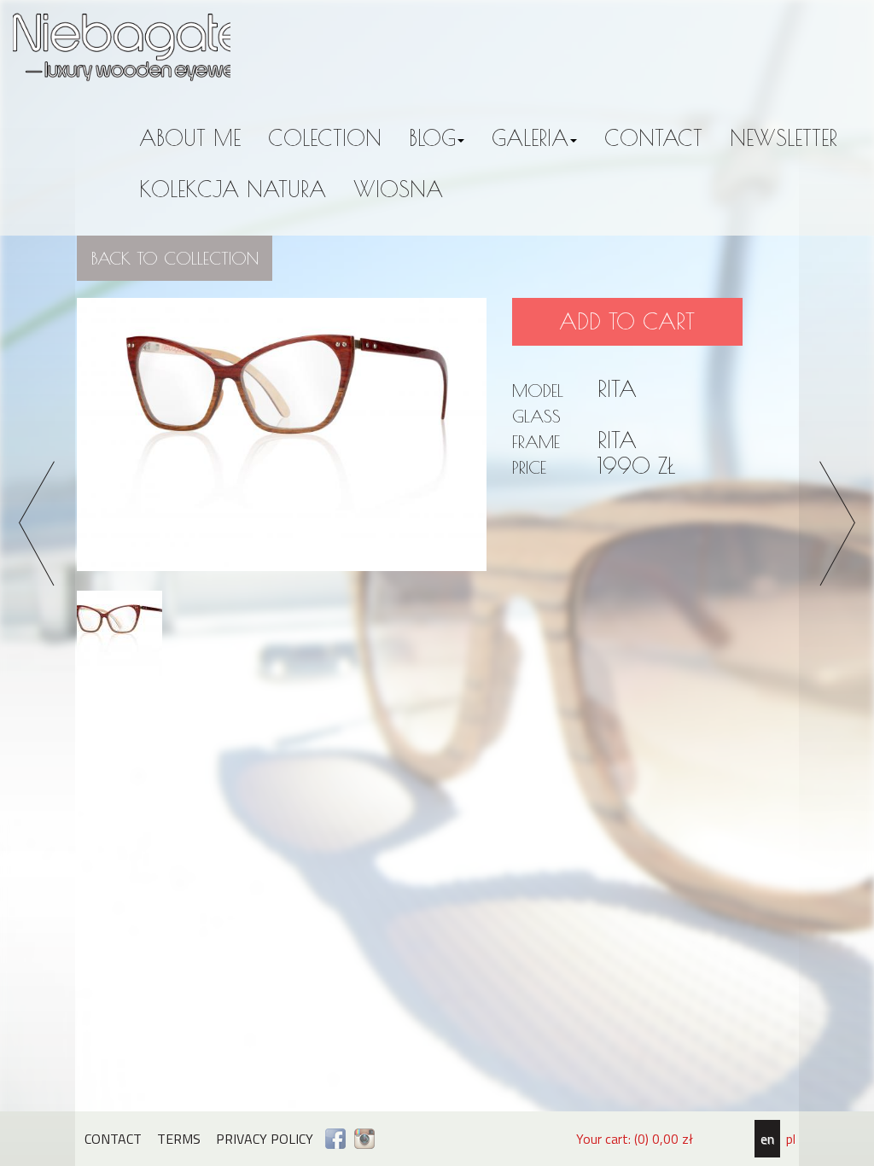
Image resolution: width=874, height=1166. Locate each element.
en (767, 1138)
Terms (179, 1138)
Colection (325, 137)
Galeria (530, 137)
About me (190, 137)
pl (790, 1138)
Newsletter (783, 137)
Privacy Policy (264, 1138)
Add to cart (627, 321)
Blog (432, 137)
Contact (653, 137)
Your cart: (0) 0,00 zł (634, 1138)
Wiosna (398, 189)
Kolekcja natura (232, 189)
